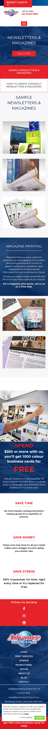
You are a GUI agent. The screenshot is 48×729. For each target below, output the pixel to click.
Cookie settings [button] (25, 717)
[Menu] (24, 23)
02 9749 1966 (23, 693)
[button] (18, 3)
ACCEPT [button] (39, 718)
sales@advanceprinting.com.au (24, 697)
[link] (24, 652)
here (27, 714)
